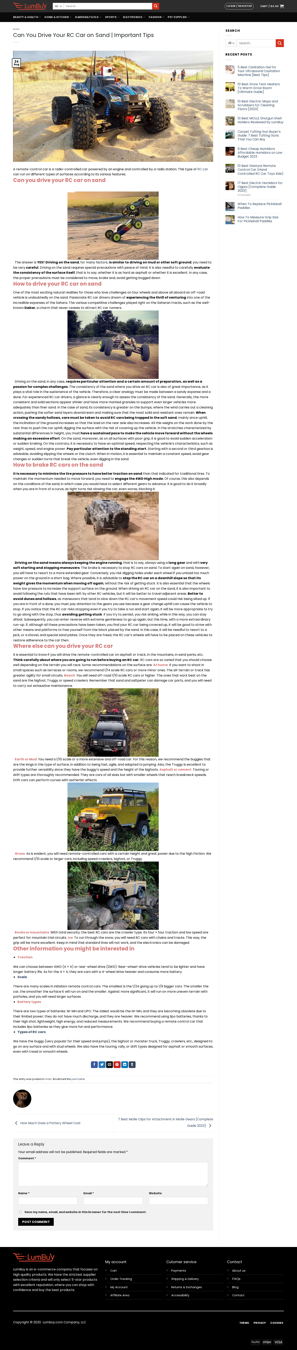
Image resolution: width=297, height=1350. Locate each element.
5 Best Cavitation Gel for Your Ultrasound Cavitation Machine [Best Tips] (259, 71)
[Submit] (155, 6)
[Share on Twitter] (102, 1064)
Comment (27, 1158)
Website (155, 1193)
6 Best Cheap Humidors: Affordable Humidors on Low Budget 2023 (260, 153)
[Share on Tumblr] (132, 1064)
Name (24, 1193)
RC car (202, 169)
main (16, 29)
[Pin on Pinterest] (117, 1064)
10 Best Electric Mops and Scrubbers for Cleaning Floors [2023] (258, 105)
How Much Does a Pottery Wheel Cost (50, 1123)
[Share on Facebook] (94, 1064)
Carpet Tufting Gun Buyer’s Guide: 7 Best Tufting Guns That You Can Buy (259, 135)
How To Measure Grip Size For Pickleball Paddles (258, 219)
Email (88, 1193)
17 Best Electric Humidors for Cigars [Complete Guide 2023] (260, 187)
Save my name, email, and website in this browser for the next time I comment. (85, 1212)
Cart (113, 1271)
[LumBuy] (30, 6)
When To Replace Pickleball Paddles (260, 206)
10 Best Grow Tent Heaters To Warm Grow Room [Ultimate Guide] (259, 88)
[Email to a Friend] (109, 1064)
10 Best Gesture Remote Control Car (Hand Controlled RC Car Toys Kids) (260, 170)
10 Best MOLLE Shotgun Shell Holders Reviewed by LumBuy (260, 120)
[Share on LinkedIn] (124, 1064)
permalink (78, 1079)
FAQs (236, 1278)
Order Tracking (121, 1279)
